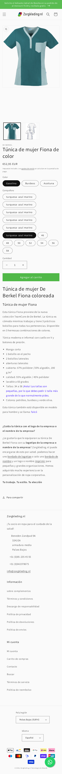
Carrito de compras (17, 658)
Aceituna (49, 183)
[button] (4, 14)
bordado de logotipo (19, 456)
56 (53, 243)
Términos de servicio (18, 682)
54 (42, 243)
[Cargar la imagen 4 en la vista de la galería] (31, 131)
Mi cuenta (12, 651)
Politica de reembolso (19, 689)
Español (29, 737)
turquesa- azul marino (19, 196)
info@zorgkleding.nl (18, 571)
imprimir (40, 461)
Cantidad (7, 258)
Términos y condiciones (20, 598)
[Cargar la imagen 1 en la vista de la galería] (12, 131)
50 (19, 243)
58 (7, 250)
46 (42, 235)
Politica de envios (17, 629)
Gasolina (11, 183)
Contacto (12, 666)
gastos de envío (28, 168)
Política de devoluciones (20, 621)
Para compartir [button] (15, 497)
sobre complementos (19, 591)
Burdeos (30, 183)
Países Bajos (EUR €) (29, 719)
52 (30, 243)
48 (7, 243)
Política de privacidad (19, 614)
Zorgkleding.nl (25, 768)
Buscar (10, 674)
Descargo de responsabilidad (23, 606)
